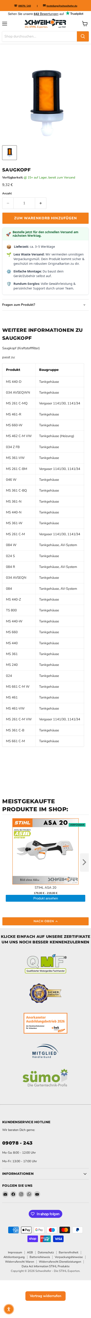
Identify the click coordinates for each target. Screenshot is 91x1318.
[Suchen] (83, 36)
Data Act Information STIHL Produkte (46, 1266)
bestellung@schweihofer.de (62, 6)
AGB (30, 1252)
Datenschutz (46, 1252)
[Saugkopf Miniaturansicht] (9, 153)
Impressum (15, 1252)
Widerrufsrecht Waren (19, 1262)
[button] (9, 1309)
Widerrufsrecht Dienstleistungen (60, 1262)
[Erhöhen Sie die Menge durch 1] (40, 203)
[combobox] (39, 36)
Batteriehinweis (40, 1257)
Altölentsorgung (14, 1257)
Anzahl (7, 193)
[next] (84, 862)
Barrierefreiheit (68, 1252)
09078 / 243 (24, 6)
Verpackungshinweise (69, 1257)
